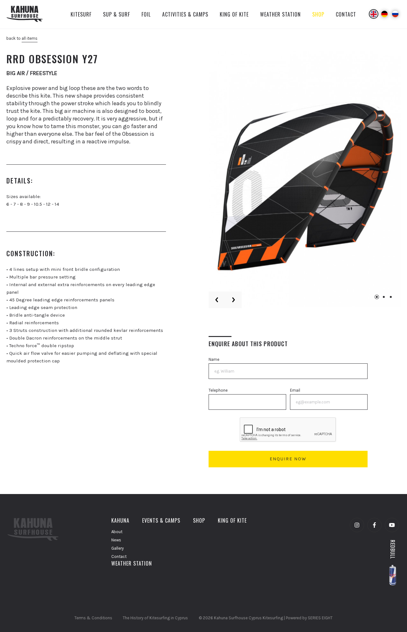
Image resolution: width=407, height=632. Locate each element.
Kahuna (120, 520)
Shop (199, 520)
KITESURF (81, 14)
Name (214, 359)
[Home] (28, 14)
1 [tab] (377, 297)
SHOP (318, 14)
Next (233, 300)
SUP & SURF (116, 14)
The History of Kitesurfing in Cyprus (155, 617)
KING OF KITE (234, 14)
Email (295, 390)
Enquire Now (288, 459)
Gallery (117, 548)
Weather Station (131, 563)
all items (30, 38)
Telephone (218, 390)
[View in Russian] (395, 14)
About (116, 531)
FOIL (146, 14)
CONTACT (346, 14)
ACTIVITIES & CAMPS (185, 14)
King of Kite (232, 520)
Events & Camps (161, 520)
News (116, 540)
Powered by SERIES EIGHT (309, 617)
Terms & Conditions (93, 617)
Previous (217, 300)
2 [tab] (384, 297)
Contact (119, 556)
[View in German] (384, 14)
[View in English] (373, 14)
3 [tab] (391, 297)
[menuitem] (81, 14)
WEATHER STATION (280, 14)
